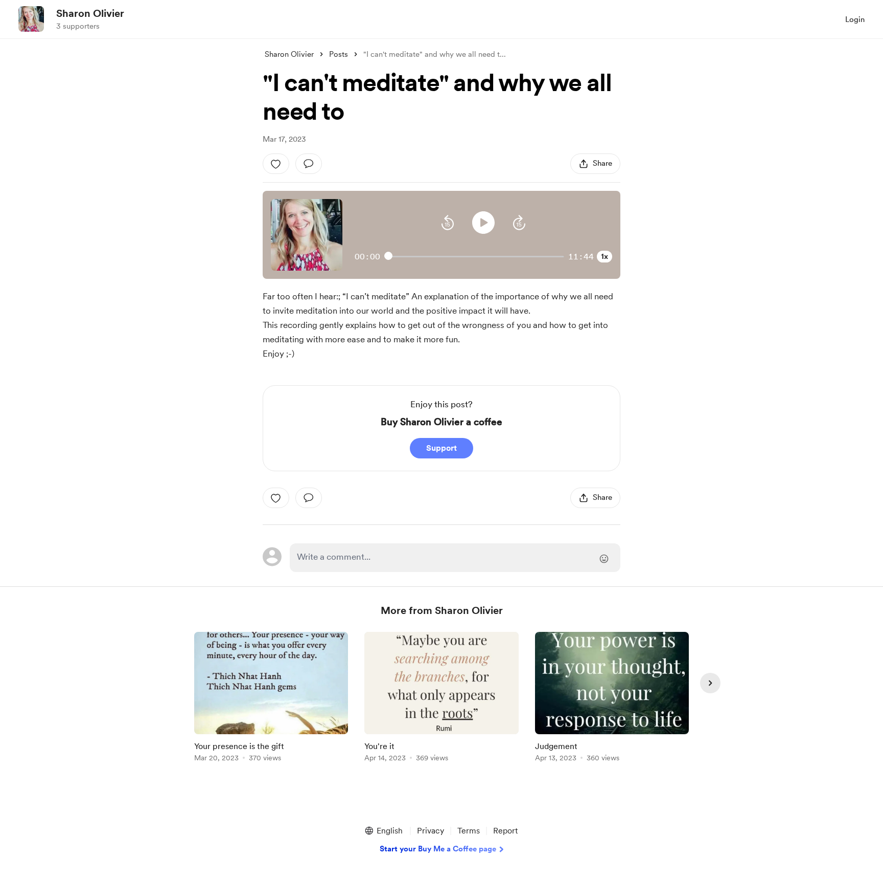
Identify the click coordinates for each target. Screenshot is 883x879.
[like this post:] (276, 163)
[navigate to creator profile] (31, 19)
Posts (338, 54)
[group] (271, 699)
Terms (468, 831)
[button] (447, 222)
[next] (710, 683)
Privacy (430, 831)
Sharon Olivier (90, 13)
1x (604, 256)
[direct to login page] (455, 557)
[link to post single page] (271, 699)
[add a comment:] (308, 163)
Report (505, 831)
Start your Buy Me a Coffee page (438, 848)
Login (855, 19)
